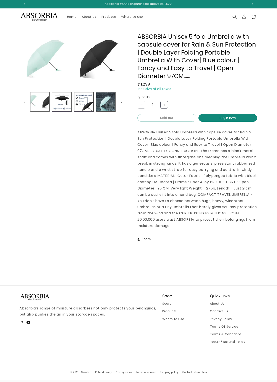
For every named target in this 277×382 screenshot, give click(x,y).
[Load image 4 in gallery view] (106, 102)
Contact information (194, 372)
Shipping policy (169, 372)
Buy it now (228, 118)
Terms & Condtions (226, 334)
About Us (217, 303)
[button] (234, 16)
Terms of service (146, 372)
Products (169, 311)
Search (168, 303)
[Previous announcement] (24, 4)
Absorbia (86, 372)
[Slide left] (24, 102)
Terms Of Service (224, 326)
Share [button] (146, 239)
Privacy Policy (221, 319)
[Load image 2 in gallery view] (62, 102)
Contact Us (219, 311)
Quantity (143, 97)
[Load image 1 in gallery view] (40, 102)
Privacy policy (124, 372)
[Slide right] (122, 102)
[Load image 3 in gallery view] (84, 102)
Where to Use (173, 319)
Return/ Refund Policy (227, 342)
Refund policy (103, 372)
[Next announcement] (253, 4)
